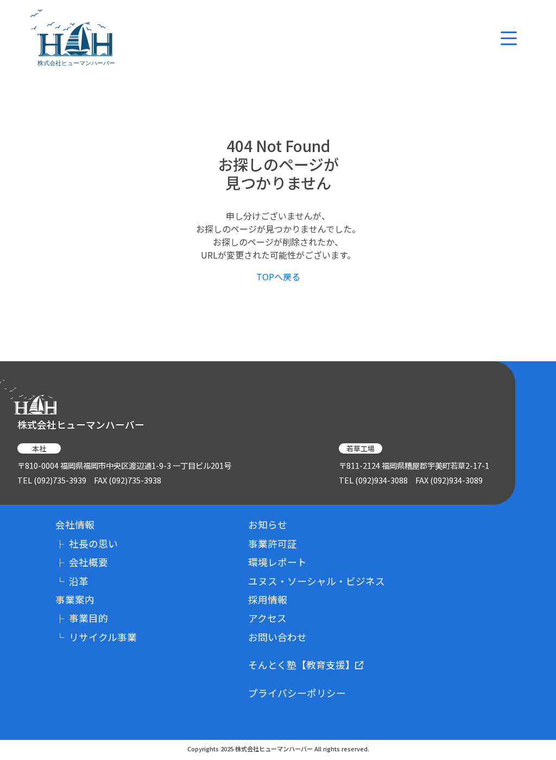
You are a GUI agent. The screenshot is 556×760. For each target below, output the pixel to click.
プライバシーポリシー (297, 693)
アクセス (267, 618)
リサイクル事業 (96, 637)
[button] (509, 38)
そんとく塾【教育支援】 (301, 664)
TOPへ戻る (278, 276)
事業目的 (81, 618)
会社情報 (74, 524)
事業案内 (74, 599)
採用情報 (267, 599)
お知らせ (267, 524)
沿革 (72, 581)
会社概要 (81, 562)
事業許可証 (272, 543)
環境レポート (277, 562)
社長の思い (86, 543)
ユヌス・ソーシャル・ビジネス (316, 581)
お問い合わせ (277, 637)
